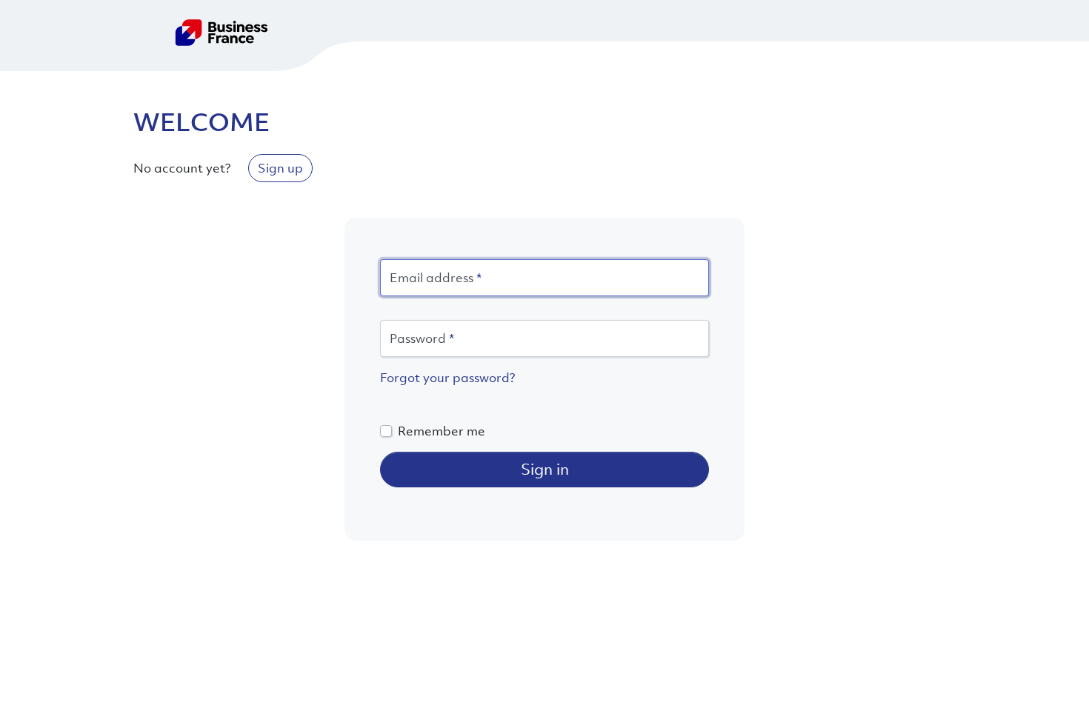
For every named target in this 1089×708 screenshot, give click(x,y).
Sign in (545, 469)
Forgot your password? (447, 378)
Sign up (280, 168)
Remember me (441, 431)
